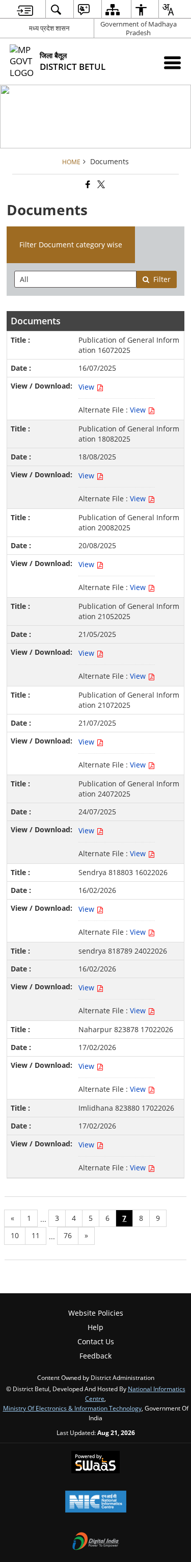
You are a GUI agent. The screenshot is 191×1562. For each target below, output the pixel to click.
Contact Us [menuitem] (95, 1341)
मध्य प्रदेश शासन (49, 28)
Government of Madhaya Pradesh (138, 28)
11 (36, 1235)
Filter (162, 279)
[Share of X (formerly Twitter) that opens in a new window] (100, 184)
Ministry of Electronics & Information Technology (72, 1408)
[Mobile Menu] (172, 62)
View (87, 387)
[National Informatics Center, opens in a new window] (96, 1502)
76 (68, 1235)
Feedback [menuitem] (95, 1356)
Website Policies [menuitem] (95, 1313)
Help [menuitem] (95, 1327)
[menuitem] (25, 9)
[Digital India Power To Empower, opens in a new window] (96, 1542)
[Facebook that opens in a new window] (87, 184)
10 (15, 1235)
